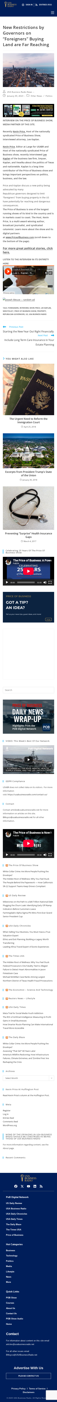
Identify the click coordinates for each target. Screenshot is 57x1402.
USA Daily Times (17, 1007)
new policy (8, 311)
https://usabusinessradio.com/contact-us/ (27, 794)
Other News (36, 96)
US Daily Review (17, 895)
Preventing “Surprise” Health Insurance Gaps (28, 535)
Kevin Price (35, 308)
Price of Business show (25, 311)
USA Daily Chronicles (20, 925)
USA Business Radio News (19, 92)
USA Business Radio (38, 314)
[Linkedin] (35, 1186)
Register (6, 1110)
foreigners (13, 308)
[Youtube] (28, 1186)
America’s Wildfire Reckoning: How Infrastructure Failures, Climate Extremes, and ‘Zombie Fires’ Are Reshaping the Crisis (26, 1058)
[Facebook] (16, 1186)
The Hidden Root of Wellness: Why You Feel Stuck (26, 878)
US (27, 314)
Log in (6, 1114)
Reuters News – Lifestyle (22, 998)
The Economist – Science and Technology (31, 989)
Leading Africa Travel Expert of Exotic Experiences (26, 946)
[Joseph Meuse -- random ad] (19, 299)
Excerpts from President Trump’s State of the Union (28, 473)
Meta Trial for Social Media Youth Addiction (23, 1013)
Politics (49, 96)
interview (24, 308)
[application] (28, 571)
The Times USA (16, 955)
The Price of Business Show (23, 865)
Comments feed (10, 1121)
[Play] (7, 582)
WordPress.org (10, 1125)
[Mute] (45, 582)
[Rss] (41, 1186)
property (41, 311)
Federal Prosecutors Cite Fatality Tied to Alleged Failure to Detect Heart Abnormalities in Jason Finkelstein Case (25, 969)
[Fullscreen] (50, 582)
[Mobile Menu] (52, 12)
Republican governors (14, 314)
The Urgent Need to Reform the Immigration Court (29, 420)
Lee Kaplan (46, 308)
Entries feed (8, 1117)
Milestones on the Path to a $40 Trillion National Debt (28, 901)
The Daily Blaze (17, 1037)
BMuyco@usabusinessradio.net (18, 817)
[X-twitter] (22, 1186)
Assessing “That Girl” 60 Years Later (19, 1051)
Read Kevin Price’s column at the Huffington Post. (26, 1095)
